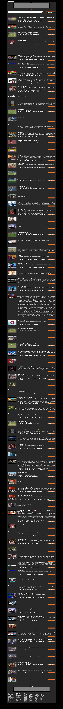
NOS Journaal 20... (18, 699)
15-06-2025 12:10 (20, 456)
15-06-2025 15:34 (21, 417)
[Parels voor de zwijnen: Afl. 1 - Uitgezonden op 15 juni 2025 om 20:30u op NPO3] (12, 198)
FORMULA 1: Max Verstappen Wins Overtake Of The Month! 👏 (28, 429)
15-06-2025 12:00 (20, 469)
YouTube (26, 21)
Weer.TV (28, 535)
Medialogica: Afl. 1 (20, 78)
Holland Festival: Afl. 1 (21, 271)
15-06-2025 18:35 (20, 274)
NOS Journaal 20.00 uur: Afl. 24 (22, 224)
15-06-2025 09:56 (21, 535)
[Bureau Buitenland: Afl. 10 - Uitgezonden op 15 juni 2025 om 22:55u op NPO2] (12, 44)
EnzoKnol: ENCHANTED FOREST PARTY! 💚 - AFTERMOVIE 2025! (27, 382)
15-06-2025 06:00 (21, 589)
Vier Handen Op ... (18, 696)
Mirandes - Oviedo (20, 109)
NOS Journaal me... (11, 700)
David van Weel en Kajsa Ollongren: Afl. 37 (24, 495)
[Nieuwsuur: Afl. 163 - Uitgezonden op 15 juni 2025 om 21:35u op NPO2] (12, 121)
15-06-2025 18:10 (20, 290)
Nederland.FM (20, 1)
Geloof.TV (29, 378)
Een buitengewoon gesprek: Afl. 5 (23, 201)
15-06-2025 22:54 (21, 51)
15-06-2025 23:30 (21, 34)
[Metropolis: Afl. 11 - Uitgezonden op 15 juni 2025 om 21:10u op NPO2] (12, 167)
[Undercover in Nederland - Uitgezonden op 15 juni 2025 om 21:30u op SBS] (12, 124)
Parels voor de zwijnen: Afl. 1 (22, 194)
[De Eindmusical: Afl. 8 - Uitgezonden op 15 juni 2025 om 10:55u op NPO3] (12, 506)
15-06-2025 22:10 (20, 83)
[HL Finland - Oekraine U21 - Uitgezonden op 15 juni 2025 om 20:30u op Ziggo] (12, 190)
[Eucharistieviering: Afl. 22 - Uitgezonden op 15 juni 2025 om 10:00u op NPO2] (12, 528)
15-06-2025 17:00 (20, 363)
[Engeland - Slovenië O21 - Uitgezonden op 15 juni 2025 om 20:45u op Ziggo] (12, 182)
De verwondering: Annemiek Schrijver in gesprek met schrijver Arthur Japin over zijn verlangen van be (35, 562)
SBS (25, 51)
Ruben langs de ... (18, 695)
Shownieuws (19, 48)
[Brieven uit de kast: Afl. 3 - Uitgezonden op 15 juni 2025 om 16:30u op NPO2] (12, 378)
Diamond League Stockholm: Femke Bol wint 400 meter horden (28, 140)
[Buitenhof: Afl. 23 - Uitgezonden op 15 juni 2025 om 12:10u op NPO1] (12, 456)
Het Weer (19, 531)
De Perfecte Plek (20, 413)
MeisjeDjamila (10, 694)
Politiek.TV (36, 214)
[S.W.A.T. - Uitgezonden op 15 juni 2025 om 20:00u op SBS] (12, 221)
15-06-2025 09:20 (21, 559)
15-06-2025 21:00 (20, 173)
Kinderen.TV (31, 696)
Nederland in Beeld (20, 389)
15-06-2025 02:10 (20, 605)
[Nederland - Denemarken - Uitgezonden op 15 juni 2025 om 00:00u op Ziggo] (12, 681)
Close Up (9, 696)
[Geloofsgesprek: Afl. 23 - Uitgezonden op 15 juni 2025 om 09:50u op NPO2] (12, 543)
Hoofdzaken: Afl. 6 (20, 255)
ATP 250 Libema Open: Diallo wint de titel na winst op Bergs (27, 32)
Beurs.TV (30, 318)
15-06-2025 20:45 (21, 180)
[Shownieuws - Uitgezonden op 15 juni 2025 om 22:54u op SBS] (10, 48)
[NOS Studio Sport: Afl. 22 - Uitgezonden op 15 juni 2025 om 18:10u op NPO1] (12, 290)
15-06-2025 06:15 (20, 574)
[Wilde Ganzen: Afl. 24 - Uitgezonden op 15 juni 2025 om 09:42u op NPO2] (12, 551)
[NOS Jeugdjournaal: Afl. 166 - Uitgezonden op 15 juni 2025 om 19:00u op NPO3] (12, 267)
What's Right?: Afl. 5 (21, 209)
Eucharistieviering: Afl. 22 (21, 524)
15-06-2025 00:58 (21, 636)
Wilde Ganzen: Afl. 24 (21, 547)
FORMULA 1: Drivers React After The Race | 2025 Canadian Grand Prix (29, 24)
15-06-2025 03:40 (21, 597)
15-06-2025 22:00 (21, 91)
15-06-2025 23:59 (21, 21)
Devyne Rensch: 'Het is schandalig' (23, 662)
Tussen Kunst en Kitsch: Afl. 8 (22, 155)
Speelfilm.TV (42, 694)
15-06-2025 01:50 (20, 612)
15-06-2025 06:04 (21, 582)
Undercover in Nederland (21, 124)
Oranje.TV (36, 698)
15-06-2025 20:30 (21, 188)
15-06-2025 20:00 (21, 221)
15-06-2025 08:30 (21, 567)
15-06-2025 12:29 (20, 441)
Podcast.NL (36, 1)
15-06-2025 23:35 (21, 29)
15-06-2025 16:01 (20, 403)
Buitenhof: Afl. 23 (20, 452)
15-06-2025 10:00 (20, 521)
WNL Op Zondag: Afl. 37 (21, 480)
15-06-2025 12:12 (20, 448)
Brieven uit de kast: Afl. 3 (21, 374)
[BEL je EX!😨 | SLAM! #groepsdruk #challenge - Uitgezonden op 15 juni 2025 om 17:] (12, 370)
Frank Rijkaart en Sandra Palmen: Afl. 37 (24, 487)
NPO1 (25, 91)
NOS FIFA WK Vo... (18, 700)
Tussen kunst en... (18, 701)
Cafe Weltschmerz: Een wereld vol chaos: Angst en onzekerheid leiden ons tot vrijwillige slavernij (34, 294)
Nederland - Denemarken (21, 677)
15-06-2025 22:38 (21, 59)
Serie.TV (28, 221)
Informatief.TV (30, 44)
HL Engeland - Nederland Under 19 (23, 232)
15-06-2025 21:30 (20, 128)
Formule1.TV (31, 21)
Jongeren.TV (30, 267)
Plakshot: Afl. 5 (20, 94)
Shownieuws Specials (21, 570)
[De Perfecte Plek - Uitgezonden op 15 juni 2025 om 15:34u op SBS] (11, 413)
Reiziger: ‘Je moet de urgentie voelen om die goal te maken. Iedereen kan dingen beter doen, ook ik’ (35, 654)
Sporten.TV (30, 34)
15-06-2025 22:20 (20, 75)
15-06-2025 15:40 (21, 411)
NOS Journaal (18, 694)
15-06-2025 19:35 (20, 253)
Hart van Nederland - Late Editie (23, 63)
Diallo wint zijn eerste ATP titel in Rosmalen (25, 328)
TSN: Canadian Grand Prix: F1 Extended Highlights (26, 55)
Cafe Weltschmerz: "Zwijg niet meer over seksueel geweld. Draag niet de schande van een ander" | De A (35, 459)
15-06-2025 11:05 (20, 483)
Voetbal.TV (30, 111)
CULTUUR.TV (31, 9)
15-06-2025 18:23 (20, 283)
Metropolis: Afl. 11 (20, 163)
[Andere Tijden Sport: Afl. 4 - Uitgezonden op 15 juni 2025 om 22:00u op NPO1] (12, 90)
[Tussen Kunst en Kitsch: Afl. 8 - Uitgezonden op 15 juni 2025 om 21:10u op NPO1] (12, 159)
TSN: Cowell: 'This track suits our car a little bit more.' (26, 578)
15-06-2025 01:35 (20, 628)
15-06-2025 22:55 (21, 44)
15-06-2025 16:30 (20, 378)
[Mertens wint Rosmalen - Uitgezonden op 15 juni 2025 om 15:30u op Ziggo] (12, 425)
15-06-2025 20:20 (21, 214)
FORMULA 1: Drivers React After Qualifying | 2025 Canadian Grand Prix (29, 631)
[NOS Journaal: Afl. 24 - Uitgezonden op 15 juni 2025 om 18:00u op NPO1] (12, 324)
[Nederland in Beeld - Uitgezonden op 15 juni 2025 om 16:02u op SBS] (12, 389)
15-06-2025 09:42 (21, 551)
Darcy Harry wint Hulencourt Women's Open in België (26, 343)
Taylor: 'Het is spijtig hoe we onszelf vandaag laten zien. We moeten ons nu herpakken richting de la (35, 670)
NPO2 (25, 44)
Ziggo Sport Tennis (11, 698)
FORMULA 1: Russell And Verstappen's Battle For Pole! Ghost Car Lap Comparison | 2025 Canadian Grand (35, 436)
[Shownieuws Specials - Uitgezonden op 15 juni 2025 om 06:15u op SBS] (12, 570)
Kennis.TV (40, 378)
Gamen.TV (37, 384)
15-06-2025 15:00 (20, 433)
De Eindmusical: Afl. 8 (21, 503)
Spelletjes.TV (42, 695)
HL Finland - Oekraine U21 (21, 186)
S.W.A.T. (18, 217)
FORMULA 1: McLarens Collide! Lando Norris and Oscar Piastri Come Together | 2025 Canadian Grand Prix (35, 17)
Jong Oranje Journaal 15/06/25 (22, 171)
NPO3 (25, 98)
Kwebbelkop (10, 699)
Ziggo (26, 34)
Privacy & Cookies (50, 1)
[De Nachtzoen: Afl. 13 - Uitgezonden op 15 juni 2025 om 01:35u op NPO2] (12, 628)
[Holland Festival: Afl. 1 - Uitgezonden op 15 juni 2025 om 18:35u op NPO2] (12, 274)
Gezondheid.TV (26, 700)
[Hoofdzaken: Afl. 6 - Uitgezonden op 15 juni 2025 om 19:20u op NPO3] (12, 259)
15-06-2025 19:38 (20, 244)
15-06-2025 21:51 (20, 106)
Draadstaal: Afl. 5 (20, 132)
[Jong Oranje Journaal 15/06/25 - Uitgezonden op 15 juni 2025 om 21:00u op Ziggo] (12, 175)
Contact (42, 1)
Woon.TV (41, 699)
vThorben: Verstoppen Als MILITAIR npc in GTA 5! (25, 397)
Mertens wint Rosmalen (21, 421)
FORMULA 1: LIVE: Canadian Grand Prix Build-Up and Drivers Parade (28, 278)
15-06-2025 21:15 (20, 142)
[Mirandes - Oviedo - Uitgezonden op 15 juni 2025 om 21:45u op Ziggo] (12, 113)
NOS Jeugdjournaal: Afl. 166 (22, 263)
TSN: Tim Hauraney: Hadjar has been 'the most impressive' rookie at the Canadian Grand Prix (33, 351)
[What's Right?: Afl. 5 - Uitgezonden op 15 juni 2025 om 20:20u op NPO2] (12, 213)
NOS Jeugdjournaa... (11, 697)
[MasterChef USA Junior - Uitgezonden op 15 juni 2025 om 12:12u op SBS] (12, 448)
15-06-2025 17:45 (20, 337)
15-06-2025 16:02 (20, 393)
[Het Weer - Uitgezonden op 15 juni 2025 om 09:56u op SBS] (10, 531)
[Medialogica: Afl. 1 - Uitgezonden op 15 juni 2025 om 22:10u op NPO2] (12, 82)
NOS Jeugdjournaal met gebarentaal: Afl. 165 (25, 593)
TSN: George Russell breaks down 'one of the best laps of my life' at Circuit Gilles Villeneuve (33, 601)
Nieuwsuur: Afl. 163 (20, 117)
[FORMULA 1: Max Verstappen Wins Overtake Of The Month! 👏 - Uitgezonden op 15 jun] (12, 433)
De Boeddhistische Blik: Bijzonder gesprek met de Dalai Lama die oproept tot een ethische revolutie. (35, 406)
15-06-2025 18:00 (20, 318)
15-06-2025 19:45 (21, 234)
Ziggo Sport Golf (10, 701)
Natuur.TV (29, 253)
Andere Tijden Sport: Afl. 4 (22, 86)
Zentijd (17, 698)
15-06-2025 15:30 (20, 423)
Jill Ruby (9, 695)
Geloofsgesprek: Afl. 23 (21, 539)
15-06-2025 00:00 (21, 679)
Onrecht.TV (36, 83)
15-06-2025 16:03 (20, 384)
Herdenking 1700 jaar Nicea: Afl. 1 (23, 472)
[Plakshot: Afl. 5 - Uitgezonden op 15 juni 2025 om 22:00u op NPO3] (12, 98)
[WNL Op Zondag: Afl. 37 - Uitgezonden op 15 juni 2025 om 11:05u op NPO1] (12, 483)
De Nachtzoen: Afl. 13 (21, 624)
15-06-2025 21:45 (20, 111)
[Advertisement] (31, 5)
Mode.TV (30, 700)
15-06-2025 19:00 (20, 267)
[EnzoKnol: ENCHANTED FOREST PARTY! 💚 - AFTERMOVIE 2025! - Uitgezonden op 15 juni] (12, 386)
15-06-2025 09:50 (21, 543)
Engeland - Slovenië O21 (21, 178)
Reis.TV (35, 417)
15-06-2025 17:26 (20, 355)
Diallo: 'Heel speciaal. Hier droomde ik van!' (24, 336)
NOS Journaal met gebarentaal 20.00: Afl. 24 (25, 608)
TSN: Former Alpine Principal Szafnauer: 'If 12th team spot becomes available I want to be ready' (34, 240)
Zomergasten (18, 697)
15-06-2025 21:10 (20, 160)
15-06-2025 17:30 (20, 345)
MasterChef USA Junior (21, 444)
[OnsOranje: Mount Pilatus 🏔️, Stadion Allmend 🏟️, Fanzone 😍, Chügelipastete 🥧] (12, 514)
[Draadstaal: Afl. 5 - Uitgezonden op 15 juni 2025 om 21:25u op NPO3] (12, 136)
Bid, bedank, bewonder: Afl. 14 (22, 554)
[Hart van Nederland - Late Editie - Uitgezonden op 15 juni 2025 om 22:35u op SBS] (12, 63)
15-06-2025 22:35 (21, 67)
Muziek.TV (29, 274)
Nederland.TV (29, 1)
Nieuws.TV (35, 51)
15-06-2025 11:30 (20, 476)
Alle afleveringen (37, 21)
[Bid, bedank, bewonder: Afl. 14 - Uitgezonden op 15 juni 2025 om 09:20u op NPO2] (12, 558)
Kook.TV (34, 448)
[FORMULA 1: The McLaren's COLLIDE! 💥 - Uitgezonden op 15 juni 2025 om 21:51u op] (12, 105)
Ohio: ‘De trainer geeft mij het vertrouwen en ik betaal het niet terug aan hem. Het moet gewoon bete (35, 639)
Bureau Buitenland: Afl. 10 (22, 40)
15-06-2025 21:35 (20, 121)
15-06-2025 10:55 (20, 506)
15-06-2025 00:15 (20, 664)
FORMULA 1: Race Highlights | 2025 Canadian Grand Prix (26, 71)
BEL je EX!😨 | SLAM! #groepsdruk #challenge (25, 366)
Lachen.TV (36, 98)
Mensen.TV (34, 160)
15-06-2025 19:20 (20, 259)
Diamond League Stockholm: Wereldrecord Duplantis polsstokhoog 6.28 (30, 148)
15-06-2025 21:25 (20, 136)
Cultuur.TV (29, 160)
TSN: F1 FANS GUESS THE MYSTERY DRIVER (24, 359)
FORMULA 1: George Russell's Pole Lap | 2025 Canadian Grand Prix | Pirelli (29, 616)
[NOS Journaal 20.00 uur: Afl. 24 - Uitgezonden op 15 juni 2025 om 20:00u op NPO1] (12, 228)
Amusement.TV (30, 51)
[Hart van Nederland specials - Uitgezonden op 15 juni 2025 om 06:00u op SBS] (13, 585)
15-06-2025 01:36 (20, 620)
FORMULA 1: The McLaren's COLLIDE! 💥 (24, 101)
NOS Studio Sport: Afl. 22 (21, 286)
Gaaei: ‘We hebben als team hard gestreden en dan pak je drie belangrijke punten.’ (32, 647)
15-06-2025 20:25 (21, 206)
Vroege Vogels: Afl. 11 (21, 247)
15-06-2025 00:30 (21, 641)
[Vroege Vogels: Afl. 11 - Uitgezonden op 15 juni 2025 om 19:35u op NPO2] (12, 251)
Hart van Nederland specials (23, 585)
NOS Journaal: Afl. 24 (21, 320)
